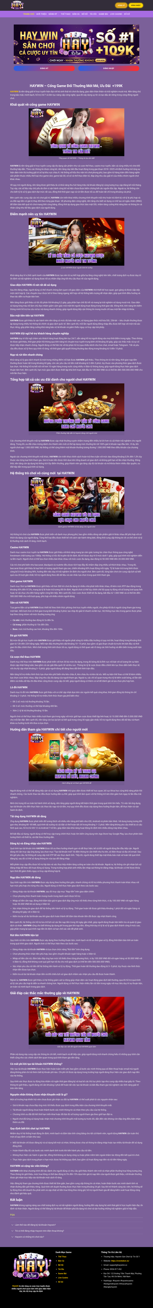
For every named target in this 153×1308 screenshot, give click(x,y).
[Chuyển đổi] (12, 1225)
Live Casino (116, 14)
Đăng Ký (53, 14)
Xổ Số (127, 14)
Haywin (15, 1286)
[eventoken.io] (22, 5)
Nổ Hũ (85, 14)
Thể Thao (65, 14)
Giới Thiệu (41, 14)
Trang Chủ (28, 14)
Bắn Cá (75, 14)
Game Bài (103, 14)
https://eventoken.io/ (120, 1261)
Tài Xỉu (93, 14)
